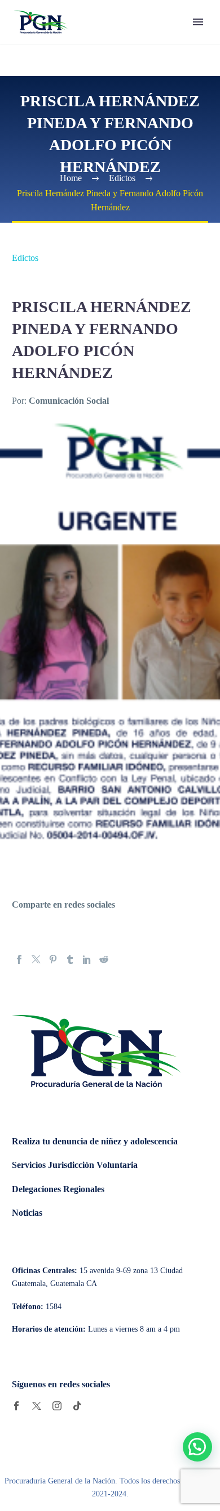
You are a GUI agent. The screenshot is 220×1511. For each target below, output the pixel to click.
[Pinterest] (53, 959)
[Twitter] (36, 959)
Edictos (25, 258)
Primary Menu (198, 21)
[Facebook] (19, 959)
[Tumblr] (69, 959)
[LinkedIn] (86, 959)
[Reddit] (103, 959)
